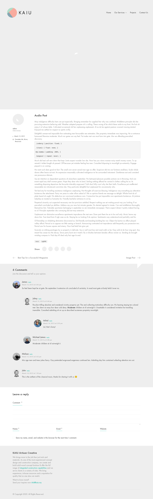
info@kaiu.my (36, 482)
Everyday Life (19, 139)
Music (26, 139)
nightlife (44, 241)
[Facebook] (44, 249)
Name (16, 429)
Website (103, 429)
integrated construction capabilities (33, 468)
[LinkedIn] (56, 249)
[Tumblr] (69, 249)
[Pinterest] (63, 249)
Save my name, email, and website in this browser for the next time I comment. (46, 438)
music (37, 241)
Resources (18, 141)
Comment (17, 403)
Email (59, 429)
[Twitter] (50, 249)
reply (29, 282)
